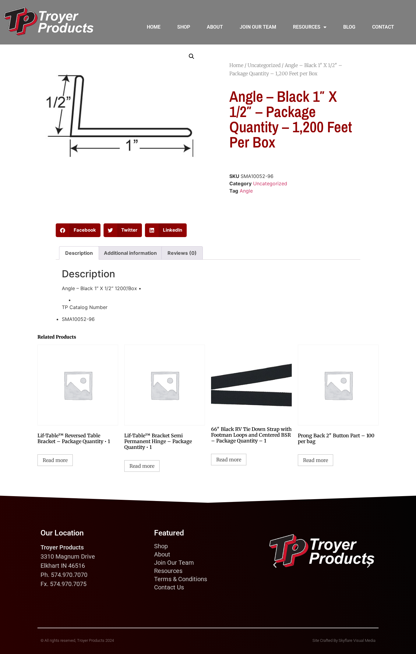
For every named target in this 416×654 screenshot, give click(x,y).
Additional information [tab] (130, 253)
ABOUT (215, 27)
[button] (191, 56)
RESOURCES (306, 27)
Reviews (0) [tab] (182, 253)
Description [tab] (79, 253)
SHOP (183, 27)
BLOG (349, 27)
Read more (55, 460)
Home (236, 65)
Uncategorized (264, 65)
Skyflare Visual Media (357, 640)
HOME (153, 27)
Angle (246, 191)
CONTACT (383, 27)
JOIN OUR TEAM (258, 27)
